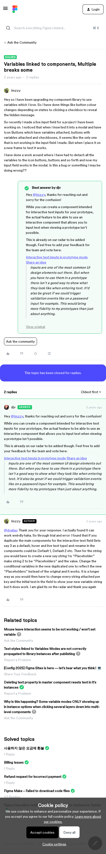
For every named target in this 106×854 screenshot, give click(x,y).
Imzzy (15, 90)
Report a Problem (17, 660)
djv (13, 407)
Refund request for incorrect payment (32, 777)
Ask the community (20, 341)
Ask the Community (21, 42)
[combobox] (53, 28)
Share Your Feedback (20, 674)
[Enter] (8, 28)
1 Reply (9, 754)
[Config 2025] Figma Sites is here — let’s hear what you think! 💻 (52, 668)
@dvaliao (11, 530)
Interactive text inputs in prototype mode (57, 257)
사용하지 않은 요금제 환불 (24, 748)
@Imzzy (39, 195)
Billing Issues (14, 762)
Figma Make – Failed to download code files (37, 791)
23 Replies (12, 797)
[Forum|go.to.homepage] (15, 9)
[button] (5, 10)
